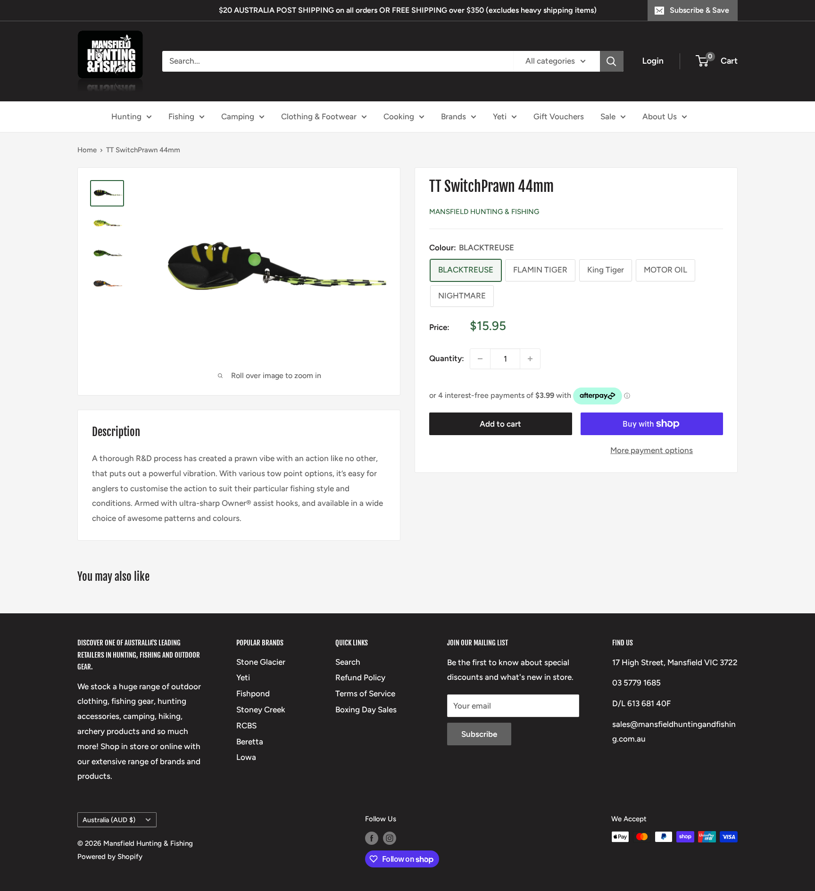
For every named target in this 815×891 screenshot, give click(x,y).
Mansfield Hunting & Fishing (484, 211)
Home (87, 150)
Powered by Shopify (109, 856)
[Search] (612, 61)
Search (347, 662)
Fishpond (253, 693)
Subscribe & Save (699, 10)
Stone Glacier (260, 662)
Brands (453, 116)
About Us (659, 116)
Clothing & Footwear (319, 116)
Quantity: (446, 358)
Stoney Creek (260, 709)
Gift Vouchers (558, 116)
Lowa (246, 757)
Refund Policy (360, 677)
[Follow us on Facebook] (371, 838)
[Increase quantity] (530, 359)
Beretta (249, 741)
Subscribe (479, 734)
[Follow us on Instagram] (389, 838)
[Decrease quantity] (480, 359)
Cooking (398, 116)
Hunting (126, 116)
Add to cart (500, 424)
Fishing (181, 116)
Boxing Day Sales (366, 709)
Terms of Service (365, 693)
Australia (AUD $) (109, 820)
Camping (237, 116)
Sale (607, 116)
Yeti (500, 116)
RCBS (246, 725)
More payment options (651, 450)
